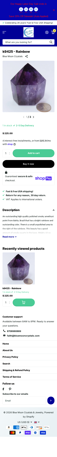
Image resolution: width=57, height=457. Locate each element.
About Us (8, 350)
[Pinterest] (10, 389)
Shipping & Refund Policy (16, 370)
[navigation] (33, 117)
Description (11, 210)
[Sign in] (46, 32)
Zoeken (51, 42)
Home (6, 343)
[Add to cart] (24, 302)
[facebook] (3, 389)
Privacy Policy (10, 356)
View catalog (4, 32)
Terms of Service (12, 376)
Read (8, 236)
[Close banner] (53, 10)
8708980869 (14, 331)
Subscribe (50, 400)
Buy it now (28, 164)
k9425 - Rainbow (12, 288)
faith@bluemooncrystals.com (23, 335)
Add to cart (34, 153)
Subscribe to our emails (15, 394)
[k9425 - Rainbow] (19, 268)
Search (6, 363)
